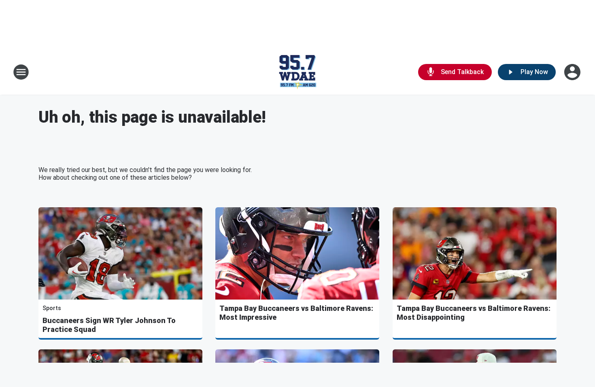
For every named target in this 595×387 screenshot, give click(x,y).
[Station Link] (297, 72)
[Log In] (573, 72)
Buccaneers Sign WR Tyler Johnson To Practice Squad (109, 325)
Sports (51, 308)
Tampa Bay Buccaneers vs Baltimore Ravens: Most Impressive (296, 312)
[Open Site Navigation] (21, 72)
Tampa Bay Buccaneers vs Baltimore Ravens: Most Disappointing (473, 312)
